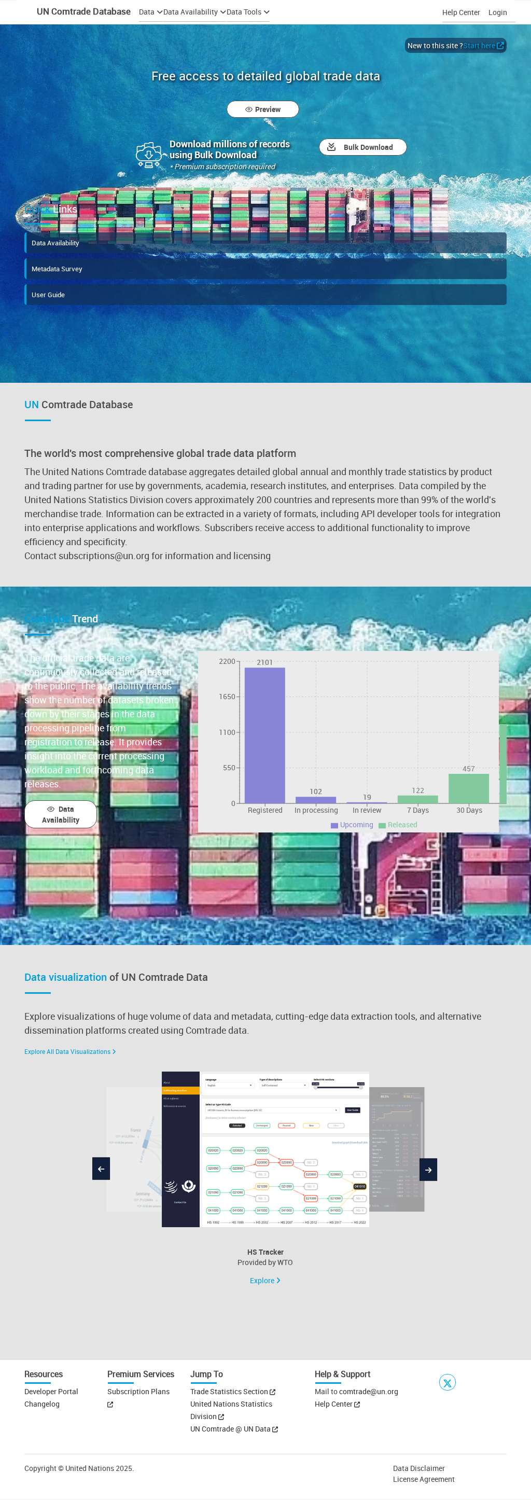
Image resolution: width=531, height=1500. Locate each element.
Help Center (461, 12)
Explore (263, 1280)
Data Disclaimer (419, 1468)
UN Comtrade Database (83, 11)
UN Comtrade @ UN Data (231, 1429)
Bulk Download (368, 147)
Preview (268, 109)
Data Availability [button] (190, 12)
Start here (479, 45)
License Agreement (424, 1479)
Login (497, 12)
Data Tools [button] (244, 12)
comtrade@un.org (368, 1391)
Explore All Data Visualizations (67, 1051)
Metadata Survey (57, 268)
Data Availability (55, 242)
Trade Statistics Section (230, 1391)
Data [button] (147, 12)
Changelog (42, 1404)
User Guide (48, 294)
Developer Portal (51, 1391)
